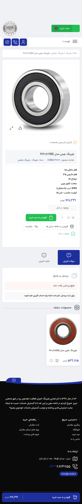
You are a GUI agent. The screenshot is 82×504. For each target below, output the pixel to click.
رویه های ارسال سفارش (29, 430)
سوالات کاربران (69, 261)
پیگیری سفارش (73, 425)
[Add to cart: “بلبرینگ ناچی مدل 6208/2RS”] (57, 361)
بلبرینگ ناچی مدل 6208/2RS (63, 350)
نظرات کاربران (44, 261)
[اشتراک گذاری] (20, 128)
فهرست (66, 41)
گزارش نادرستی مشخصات (61, 142)
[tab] (69, 257)
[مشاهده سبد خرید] (65, 36)
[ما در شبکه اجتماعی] (7, 42)
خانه (75, 53)
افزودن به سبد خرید (38, 217)
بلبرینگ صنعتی (57, 53)
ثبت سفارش (34, 425)
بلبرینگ (68, 53)
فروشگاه (76, 430)
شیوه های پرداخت (31, 434)
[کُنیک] (10, 29)
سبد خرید (76, 434)
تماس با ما (75, 439)
